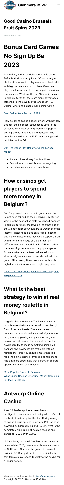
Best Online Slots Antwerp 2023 (22, 113)
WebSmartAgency (45, 476)
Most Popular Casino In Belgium (22, 372)
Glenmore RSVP (32, 5)
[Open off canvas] (58, 5)
